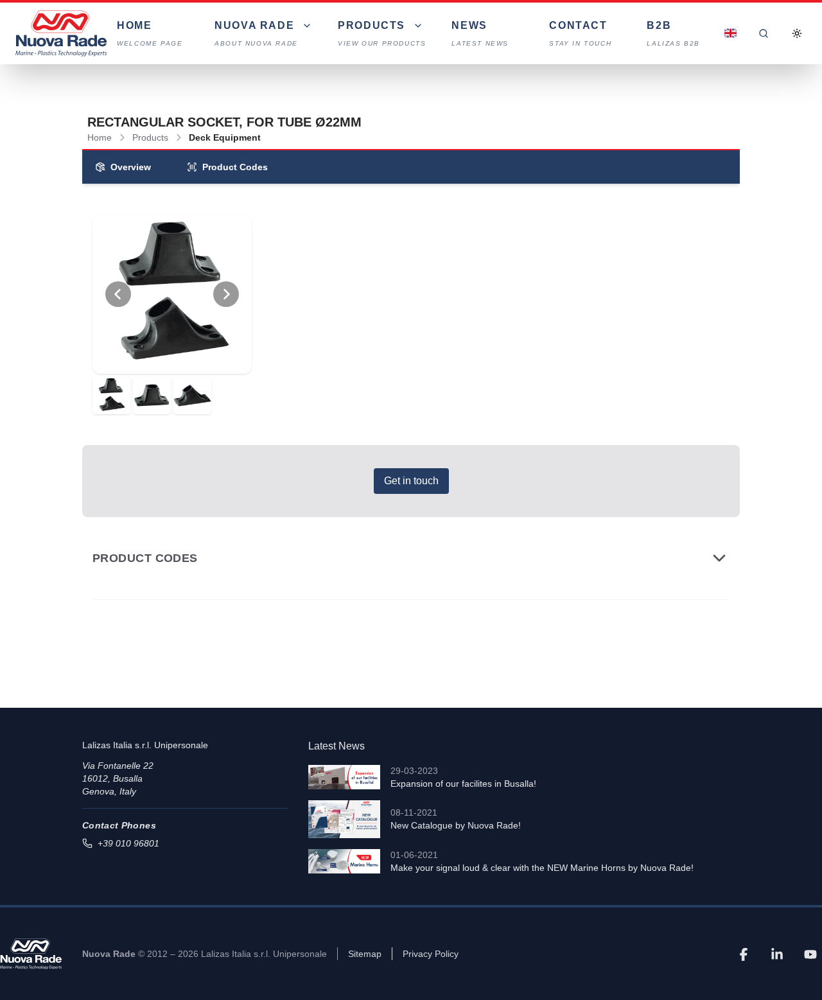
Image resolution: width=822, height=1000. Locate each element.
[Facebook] (743, 954)
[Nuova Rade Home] (61, 33)
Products (150, 137)
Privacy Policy (431, 954)
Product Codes (235, 167)
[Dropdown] (730, 33)
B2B (673, 33)
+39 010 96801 (128, 843)
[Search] (763, 33)
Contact (580, 33)
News (480, 33)
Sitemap (364, 954)
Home (149, 33)
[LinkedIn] (777, 954)
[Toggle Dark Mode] (797, 33)
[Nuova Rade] (31, 954)
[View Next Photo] (226, 294)
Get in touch (411, 480)
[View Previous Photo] (118, 294)
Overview (130, 167)
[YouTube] (810, 954)
